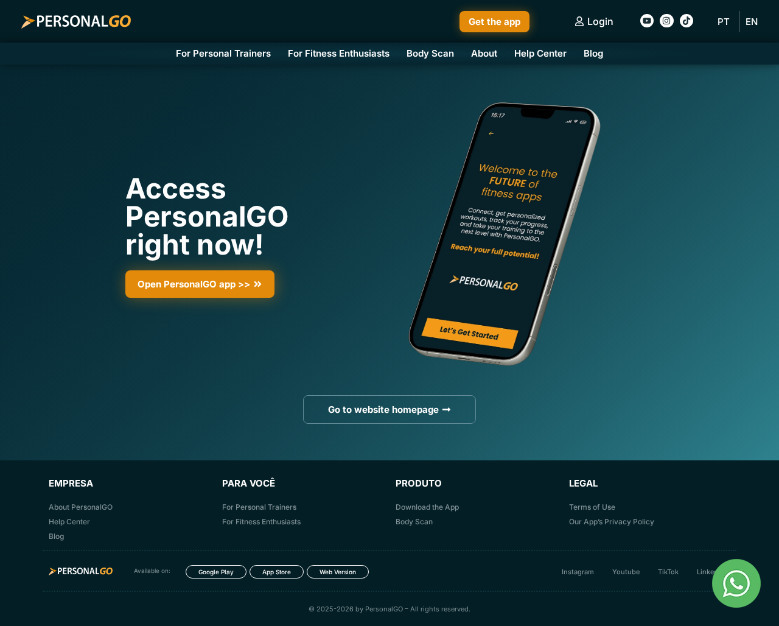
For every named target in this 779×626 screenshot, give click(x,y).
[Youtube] (647, 20)
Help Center (540, 53)
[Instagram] (666, 20)
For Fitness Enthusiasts (339, 53)
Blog (593, 53)
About (484, 53)
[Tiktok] (686, 20)
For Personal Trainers (223, 53)
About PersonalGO (81, 507)
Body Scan (430, 53)
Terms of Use (592, 507)
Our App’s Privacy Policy (611, 521)
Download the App (427, 507)
